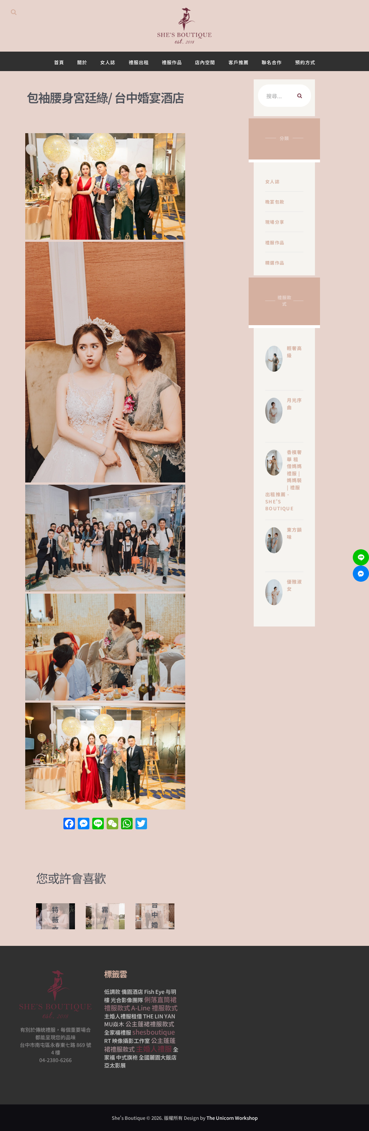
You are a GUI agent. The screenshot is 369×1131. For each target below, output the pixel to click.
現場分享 (274, 222)
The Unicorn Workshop (232, 1117)
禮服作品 (274, 242)
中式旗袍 (127, 1057)
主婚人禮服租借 (123, 1016)
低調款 (112, 991)
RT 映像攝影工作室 (127, 1040)
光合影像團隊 (127, 1000)
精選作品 (274, 262)
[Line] (361, 557)
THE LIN (153, 1016)
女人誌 (272, 181)
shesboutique (153, 1031)
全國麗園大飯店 (158, 1057)
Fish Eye (154, 991)
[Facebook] (69, 824)
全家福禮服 (117, 1032)
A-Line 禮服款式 (154, 1007)
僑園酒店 (132, 991)
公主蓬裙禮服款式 (149, 1023)
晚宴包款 (274, 201)
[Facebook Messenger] (361, 574)
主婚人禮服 (154, 1048)
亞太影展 (115, 1065)
